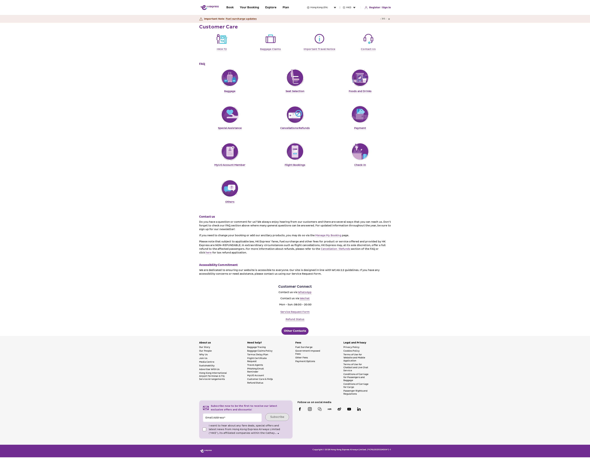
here (209, 252)
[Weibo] (339, 409)
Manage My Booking (328, 235)
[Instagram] (309, 409)
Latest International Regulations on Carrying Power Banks (264, 18)
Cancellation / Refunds (335, 248)
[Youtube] (349, 409)
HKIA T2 (222, 49)
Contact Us (368, 49)
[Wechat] (319, 409)
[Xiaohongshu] (329, 409)
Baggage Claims (270, 49)
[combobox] (323, 7)
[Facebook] (299, 409)
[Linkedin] (358, 409)
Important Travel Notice (319, 49)
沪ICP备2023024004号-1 (379, 450)
